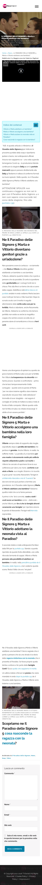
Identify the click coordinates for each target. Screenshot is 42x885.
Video (9, 758)
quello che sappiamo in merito (24, 669)
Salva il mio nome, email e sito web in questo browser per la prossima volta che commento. (20, 838)
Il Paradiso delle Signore (21, 755)
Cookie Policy (21, 876)
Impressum (24, 879)
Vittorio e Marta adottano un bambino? (17, 129)
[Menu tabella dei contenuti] (35, 125)
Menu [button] (36, 6)
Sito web (8, 825)
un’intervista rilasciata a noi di (17, 478)
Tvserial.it (9, 6)
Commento (9, 773)
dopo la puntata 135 (24, 676)
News (10, 53)
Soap (4, 758)
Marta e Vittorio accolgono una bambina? (18, 132)
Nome (7, 804)
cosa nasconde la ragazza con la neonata (17, 738)
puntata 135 (8, 203)
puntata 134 (19, 549)
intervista (33, 511)
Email (7, 815)
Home (4, 53)
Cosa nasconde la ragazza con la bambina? (19, 140)
